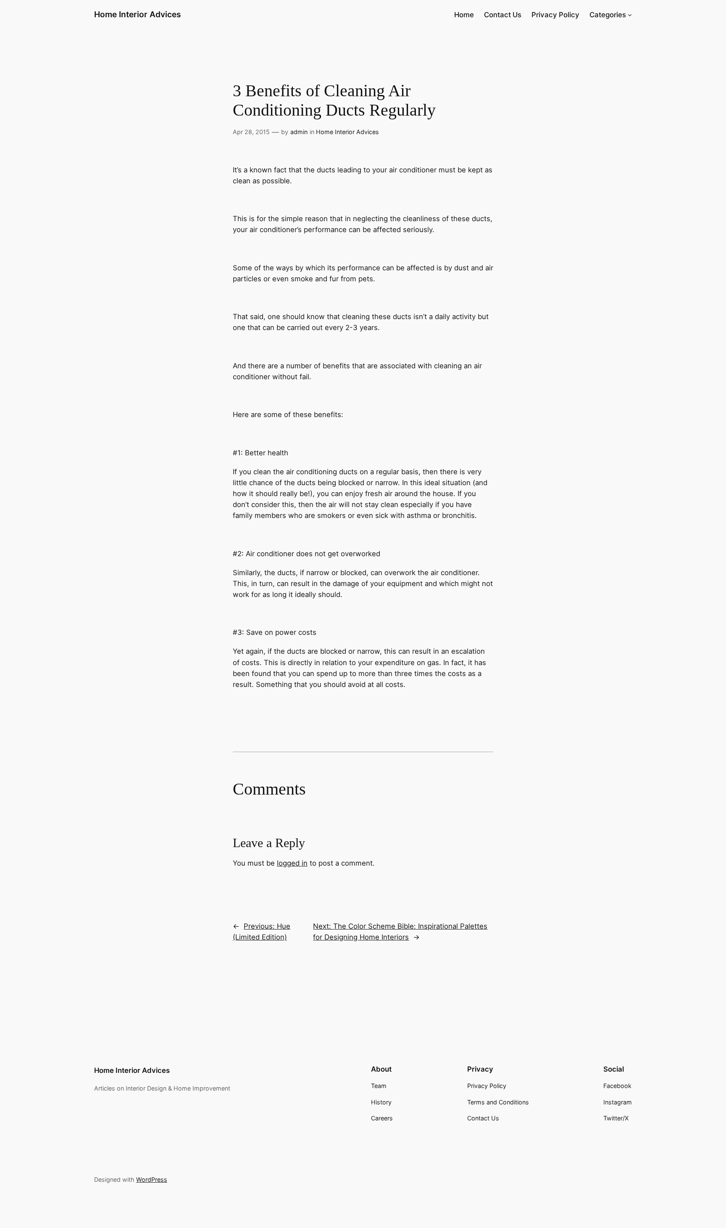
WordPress (151, 1179)
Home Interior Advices (137, 14)
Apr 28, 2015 (251, 131)
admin (299, 131)
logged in (292, 863)
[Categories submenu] (630, 15)
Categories (607, 15)
